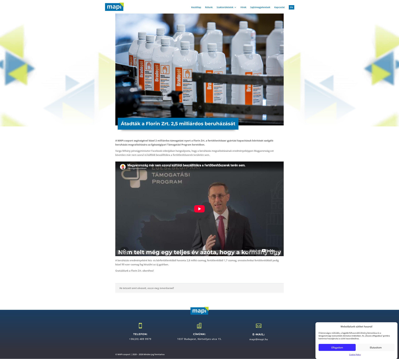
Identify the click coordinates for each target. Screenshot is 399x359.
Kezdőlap (196, 7)
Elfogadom (337, 347)
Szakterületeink (225, 7)
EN (291, 7)
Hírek (243, 7)
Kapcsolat (279, 7)
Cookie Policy (355, 354)
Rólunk (209, 7)
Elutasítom (376, 347)
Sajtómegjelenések (260, 7)
